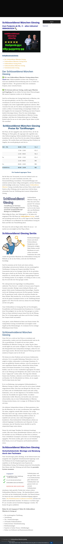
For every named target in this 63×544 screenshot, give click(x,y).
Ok (51, 542)
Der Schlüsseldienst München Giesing (15, 59)
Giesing (27, 216)
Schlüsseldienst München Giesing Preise (15, 61)
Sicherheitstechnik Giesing (11, 68)
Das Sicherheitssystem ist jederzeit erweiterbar (19, 498)
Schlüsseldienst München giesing (19, 539)
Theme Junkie (11, 541)
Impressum (45, 26)
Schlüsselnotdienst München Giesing (14, 65)
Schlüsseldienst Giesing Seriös (12, 63)
